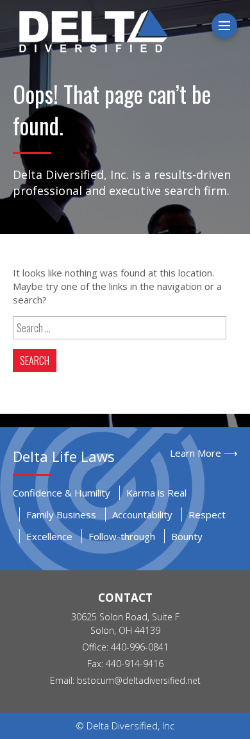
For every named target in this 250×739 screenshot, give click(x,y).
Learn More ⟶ (204, 452)
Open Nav (235, 26)
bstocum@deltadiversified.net (139, 680)
